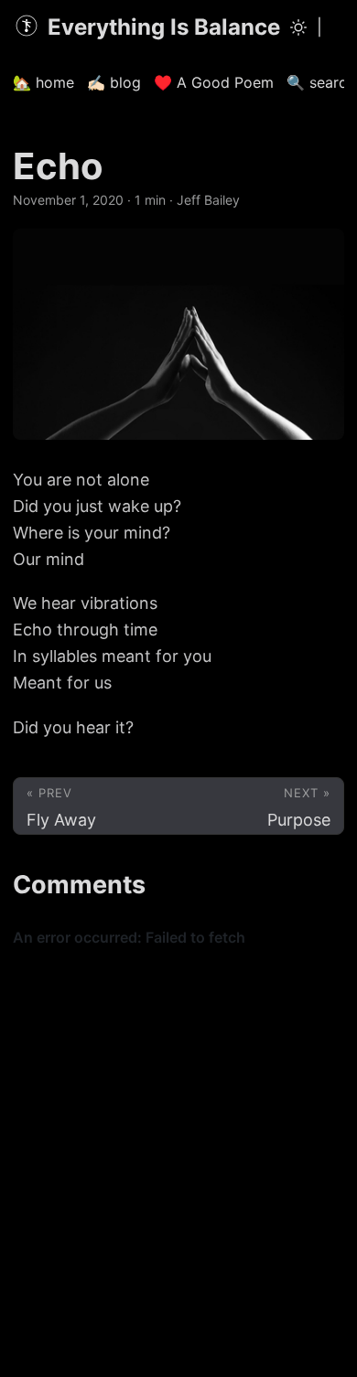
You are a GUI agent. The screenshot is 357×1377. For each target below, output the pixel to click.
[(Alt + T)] (298, 27)
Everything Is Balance (164, 27)
